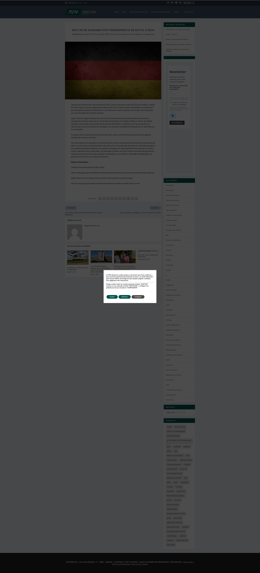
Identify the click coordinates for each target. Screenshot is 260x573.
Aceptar (112, 297)
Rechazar (125, 297)
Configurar (138, 297)
